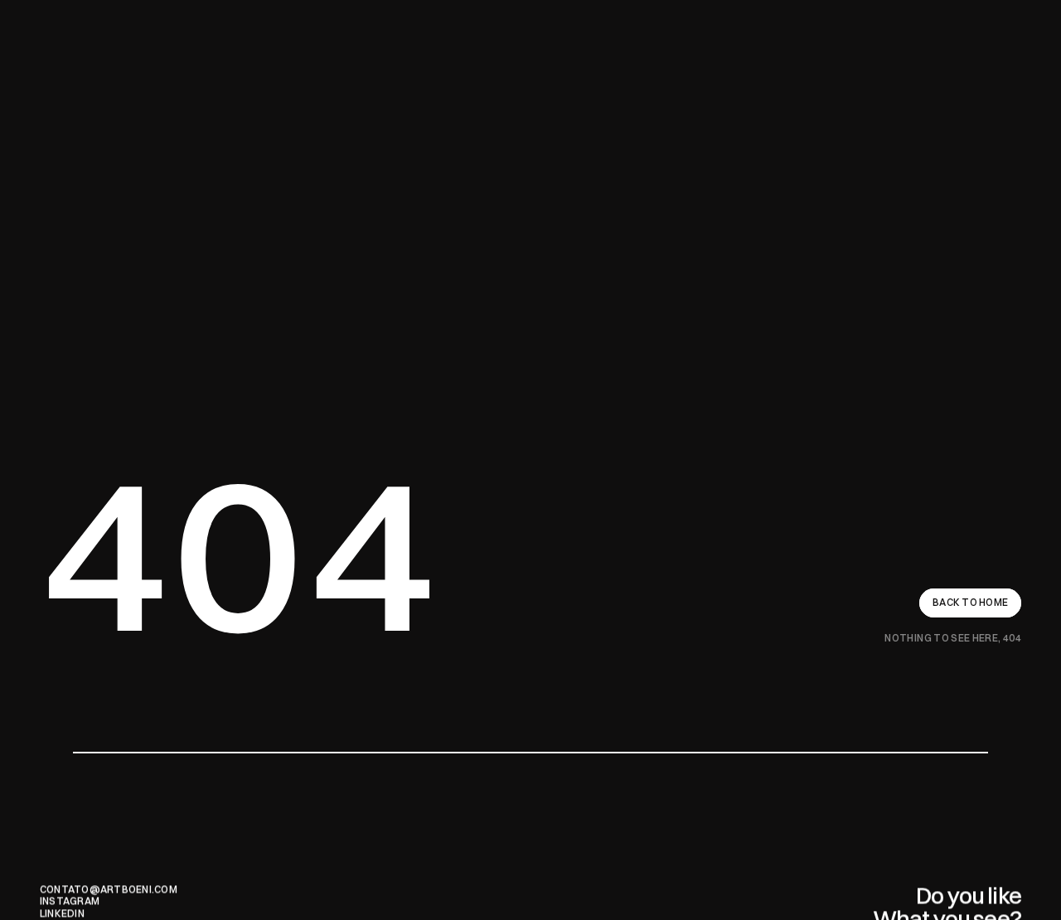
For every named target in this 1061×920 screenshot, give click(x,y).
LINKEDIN (62, 913)
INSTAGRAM (69, 900)
